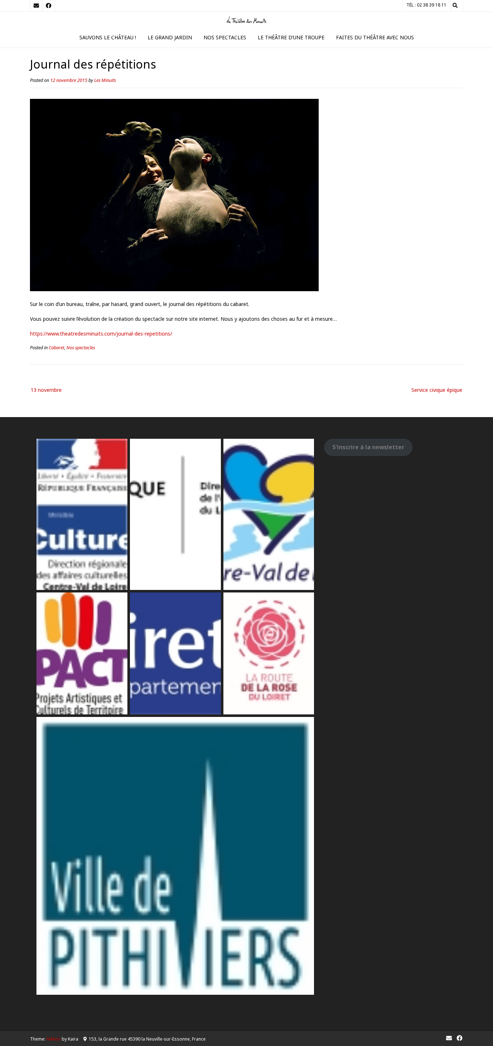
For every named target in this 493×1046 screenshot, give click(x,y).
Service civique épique (436, 389)
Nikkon (54, 1039)
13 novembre (46, 389)
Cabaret (56, 348)
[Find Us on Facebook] (48, 6)
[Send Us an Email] (36, 6)
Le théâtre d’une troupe (291, 37)
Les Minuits (105, 80)
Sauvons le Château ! (107, 37)
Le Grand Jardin (170, 37)
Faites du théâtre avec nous (375, 37)
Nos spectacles (225, 37)
